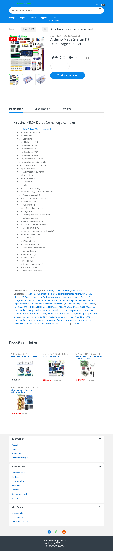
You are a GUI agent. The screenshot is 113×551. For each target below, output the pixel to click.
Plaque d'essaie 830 (36, 320)
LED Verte (52, 307)
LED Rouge (42, 307)
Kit (45, 29)
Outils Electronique (54, 18)
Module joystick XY (43, 310)
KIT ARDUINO (65, 36)
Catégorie (22, 17)
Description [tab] (16, 108)
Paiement (16, 485)
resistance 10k (72, 320)
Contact (33, 17)
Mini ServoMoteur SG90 (74, 307)
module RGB (53, 313)
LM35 (60, 307)
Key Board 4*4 (20, 307)
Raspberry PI (95, 354)
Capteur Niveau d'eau (23, 303)
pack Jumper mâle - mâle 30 (32, 317)
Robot (30, 388)
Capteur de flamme (49, 300)
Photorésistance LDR (55, 317)
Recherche (100, 10)
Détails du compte (20, 521)
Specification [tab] (42, 108)
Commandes (17, 517)
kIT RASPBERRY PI (83, 354)
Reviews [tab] (66, 108)
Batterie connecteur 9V (35, 297)
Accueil (12, 29)
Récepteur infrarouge (55, 320)
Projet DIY (16, 453)
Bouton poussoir (53, 297)
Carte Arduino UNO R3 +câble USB (49, 303)
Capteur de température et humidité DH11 (77, 300)
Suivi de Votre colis (20, 494)
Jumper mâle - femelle (85, 303)
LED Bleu (32, 307)
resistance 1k (85, 320)
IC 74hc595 (70, 303)
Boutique (12, 17)
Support (43, 17)
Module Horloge (27, 310)
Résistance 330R (36, 323)
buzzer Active (68, 297)
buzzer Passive (81, 297)
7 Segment (30, 293)
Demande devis (18, 472)
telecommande (51, 323)
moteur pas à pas (67, 313)
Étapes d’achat (18, 481)
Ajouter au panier (69, 75)
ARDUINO (79, 323)
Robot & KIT (28, 29)
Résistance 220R (21, 323)
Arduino (53, 36)
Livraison (16, 489)
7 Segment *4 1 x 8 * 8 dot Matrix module (55, 293)
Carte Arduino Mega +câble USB (36, 129)
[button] (43, 38)
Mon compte (17, 513)
